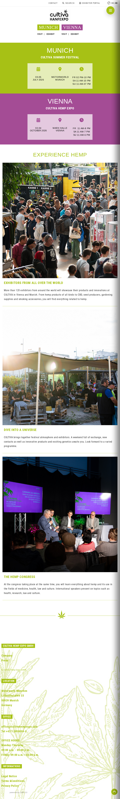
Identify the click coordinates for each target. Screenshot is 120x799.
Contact (53, 3)
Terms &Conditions (13, 781)
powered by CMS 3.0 (18, 792)
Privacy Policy (10, 785)
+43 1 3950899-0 (16, 731)
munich (60, 50)
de (112, 3)
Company (6, 655)
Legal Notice (9, 776)
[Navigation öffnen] (110, 10)
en (116, 3)
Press (4, 660)
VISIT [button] (40, 34)
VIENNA (72, 27)
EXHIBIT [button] (51, 34)
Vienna (60, 101)
